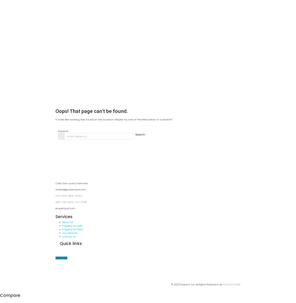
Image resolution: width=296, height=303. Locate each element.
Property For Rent (72, 229)
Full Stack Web (232, 284)
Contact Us (69, 236)
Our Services (69, 233)
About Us (67, 222)
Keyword (63, 131)
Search (140, 135)
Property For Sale (72, 226)
